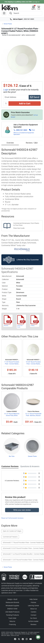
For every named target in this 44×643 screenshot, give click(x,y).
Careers (33, 612)
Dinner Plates (8, 24)
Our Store (33, 618)
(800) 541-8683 (21, 130)
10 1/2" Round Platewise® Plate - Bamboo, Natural (33, 414)
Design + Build (12, 599)
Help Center (33, 599)
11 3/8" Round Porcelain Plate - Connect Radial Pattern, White (11, 363)
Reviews (33, 624)
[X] (19, 639)
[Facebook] (15, 639)
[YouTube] (30, 639)
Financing (12, 624)
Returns (12, 621)
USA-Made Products (12, 612)
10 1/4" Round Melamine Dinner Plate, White (11, 414)
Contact (33, 615)
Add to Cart (24, 103)
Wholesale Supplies (12, 605)
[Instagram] (27, 639)
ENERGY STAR (12, 609)
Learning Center (33, 605)
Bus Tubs (11, 456)
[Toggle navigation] (4, 13)
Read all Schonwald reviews (12, 518)
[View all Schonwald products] (22, 249)
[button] (33, 8)
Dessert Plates (32, 456)
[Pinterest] (23, 639)
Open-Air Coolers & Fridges (12, 531)
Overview (10, 143)
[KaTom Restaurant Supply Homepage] (10, 7)
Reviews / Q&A (32, 143)
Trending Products (12, 615)
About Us (33, 609)
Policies (33, 602)
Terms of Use (15, 635)
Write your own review (22, 510)
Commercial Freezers (10, 537)
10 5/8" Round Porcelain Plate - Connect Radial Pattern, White (33, 363)
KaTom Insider (33, 621)
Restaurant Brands (12, 602)
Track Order (12, 618)
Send (36, 97)
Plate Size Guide (18, 228)
